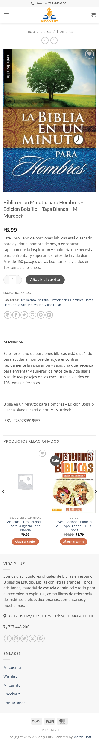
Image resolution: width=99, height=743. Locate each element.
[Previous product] (54, 40)
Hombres (65, 31)
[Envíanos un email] (32, 638)
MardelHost (82, 737)
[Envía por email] (32, 315)
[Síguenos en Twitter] (24, 638)
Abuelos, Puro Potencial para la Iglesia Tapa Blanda (25, 526)
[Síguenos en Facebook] (8, 638)
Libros (46, 31)
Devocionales (60, 300)
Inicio (30, 31)
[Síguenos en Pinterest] (41, 638)
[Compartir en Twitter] (24, 315)
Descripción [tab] (13, 342)
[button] (6, 14)
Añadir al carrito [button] (25, 541)
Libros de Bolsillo (14, 305)
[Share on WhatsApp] (8, 315)
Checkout (11, 693)
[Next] (95, 500)
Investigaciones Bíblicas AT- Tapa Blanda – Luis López (73, 526)
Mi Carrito (12, 685)
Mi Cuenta (12, 667)
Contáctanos (14, 702)
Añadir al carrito (45, 279)
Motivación (35, 305)
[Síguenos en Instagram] (16, 638)
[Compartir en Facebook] (16, 315)
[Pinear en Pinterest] (41, 315)
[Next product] (45, 40)
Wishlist (10, 676)
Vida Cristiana (54, 305)
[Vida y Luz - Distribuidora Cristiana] (49, 15)
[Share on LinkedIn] (49, 315)
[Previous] (3, 500)
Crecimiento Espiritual (34, 300)
